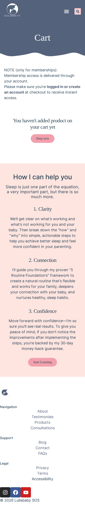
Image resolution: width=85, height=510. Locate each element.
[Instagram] (5, 492)
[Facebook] (15, 492)
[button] (67, 11)
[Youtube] (26, 492)
